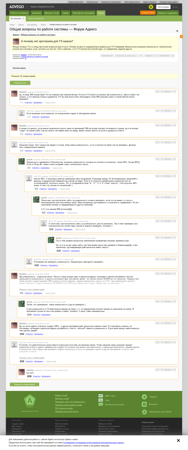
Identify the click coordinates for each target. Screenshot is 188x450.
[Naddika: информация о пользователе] (16, 41)
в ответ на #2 (61, 111)
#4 (21, 134)
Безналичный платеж (114, 404)
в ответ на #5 (60, 159)
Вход (175, 7)
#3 (29, 117)
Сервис (65, 13)
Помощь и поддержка (167, 13)
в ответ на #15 (62, 370)
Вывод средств (61, 434)
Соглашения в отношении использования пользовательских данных (93, 442)
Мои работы (60, 426)
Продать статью (62, 429)
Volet (107, 400)
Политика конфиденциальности (155, 429)
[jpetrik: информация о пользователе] (21, 161)
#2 (21, 102)
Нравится (149, 56)
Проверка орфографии (168, 2)
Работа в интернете (19, 13)
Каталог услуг (92, 2)
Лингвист (105, 434)
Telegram (153, 397)
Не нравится (164, 56)
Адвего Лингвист (149, 2)
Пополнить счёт (18, 431)
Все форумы (16, 18)
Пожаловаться (107, 56)
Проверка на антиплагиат (111, 2)
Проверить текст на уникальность (70, 402)
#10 (29, 315)
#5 (21, 151)
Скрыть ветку (50, 102)
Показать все (20, 83)
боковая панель (181, 36)
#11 (51, 229)
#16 (29, 376)
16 (25, 58)
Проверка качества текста (66, 411)
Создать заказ (148, 12)
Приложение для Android (160, 412)
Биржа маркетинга (76, 2)
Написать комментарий (24, 384)
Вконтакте (153, 404)
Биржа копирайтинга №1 (42, 6)
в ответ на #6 (68, 176)
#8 (21, 293)
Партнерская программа (152, 434)
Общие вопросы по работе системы (38, 35)
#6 (29, 168)
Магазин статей (52, 13)
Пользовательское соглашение (155, 426)
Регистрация (163, 7)
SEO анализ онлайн (64, 408)
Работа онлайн (61, 424)
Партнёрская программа (83, 13)
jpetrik (29, 159)
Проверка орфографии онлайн (68, 405)
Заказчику (36, 13)
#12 (58, 251)
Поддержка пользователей (153, 431)
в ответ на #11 (90, 238)
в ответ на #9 (83, 221)
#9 (44, 212)
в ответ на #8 (60, 302)
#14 (22, 334)
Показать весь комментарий (31, 289)
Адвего (16, 35)
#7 (36, 189)
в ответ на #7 (75, 198)
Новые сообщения (36, 18)
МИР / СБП (110, 396)
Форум (101, 13)
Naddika (24, 55)
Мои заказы (17, 426)
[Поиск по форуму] (177, 31)
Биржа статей (61, 395)
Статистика (16, 434)
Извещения (16, 429)
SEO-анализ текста (132, 2)
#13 (36, 265)
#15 (22, 361)
